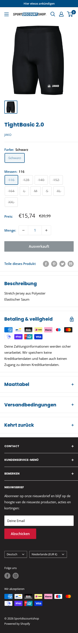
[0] (70, 14)
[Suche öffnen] (52, 14)
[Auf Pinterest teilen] (54, 263)
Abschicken (20, 533)
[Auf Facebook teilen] (46, 263)
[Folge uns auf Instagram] (16, 576)
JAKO (7, 135)
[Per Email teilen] (71, 263)
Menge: (10, 230)
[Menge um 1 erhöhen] (46, 230)
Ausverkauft (39, 246)
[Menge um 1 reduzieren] (23, 230)
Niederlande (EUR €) (44, 554)
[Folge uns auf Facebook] (7, 576)
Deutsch (12, 554)
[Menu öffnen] (6, 14)
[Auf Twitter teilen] (62, 263)
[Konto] (61, 14)
